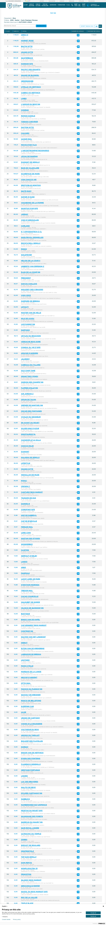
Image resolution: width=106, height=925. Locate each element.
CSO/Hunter (52, 1)
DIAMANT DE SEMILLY (30, 162)
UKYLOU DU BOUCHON (31, 336)
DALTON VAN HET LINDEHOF (33, 637)
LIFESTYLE (25, 463)
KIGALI (24, 481)
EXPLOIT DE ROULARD (30, 845)
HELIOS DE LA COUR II (30, 261)
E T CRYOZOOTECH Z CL (31, 232)
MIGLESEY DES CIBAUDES (32, 289)
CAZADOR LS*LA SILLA (31, 440)
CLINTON (25, 550)
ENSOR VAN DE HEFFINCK (32, 753)
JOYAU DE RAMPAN (29, 156)
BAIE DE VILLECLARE (30, 168)
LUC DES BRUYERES (29, 782)
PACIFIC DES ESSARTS (30, 69)
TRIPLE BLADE (27, 903)
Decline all (93, 916)
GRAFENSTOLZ (27, 851)
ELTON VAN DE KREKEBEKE (32, 648)
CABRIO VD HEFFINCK (30, 93)
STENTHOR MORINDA (30, 585)
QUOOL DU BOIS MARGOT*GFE (34, 892)
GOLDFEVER (26, 255)
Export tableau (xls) (87, 26)
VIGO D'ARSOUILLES (30, 220)
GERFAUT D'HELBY (29, 556)
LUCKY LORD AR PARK (30, 579)
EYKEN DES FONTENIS (30, 758)
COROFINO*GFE (28, 509)
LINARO (24, 776)
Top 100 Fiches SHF (45, 5)
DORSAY (24, 747)
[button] (25, 5)
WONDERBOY (27, 544)
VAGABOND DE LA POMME (32, 203)
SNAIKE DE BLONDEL (30, 75)
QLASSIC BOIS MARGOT (31, 880)
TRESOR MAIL (27, 591)
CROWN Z (25, 486)
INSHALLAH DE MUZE (30, 475)
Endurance (91, 1)
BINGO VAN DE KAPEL (30, 619)
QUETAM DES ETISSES (30, 538)
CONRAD (25, 110)
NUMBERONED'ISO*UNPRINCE (34, 805)
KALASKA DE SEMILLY (30, 457)
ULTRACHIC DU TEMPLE (31, 834)
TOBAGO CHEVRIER (29, 122)
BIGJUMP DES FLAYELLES (32, 741)
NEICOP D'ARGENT (29, 677)
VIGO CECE (26, 295)
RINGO (24, 249)
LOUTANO (25, 660)
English (4, 906)
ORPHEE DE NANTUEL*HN (32, 405)
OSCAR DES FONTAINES (31, 411)
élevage (31, 5)
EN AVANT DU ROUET (30, 423)
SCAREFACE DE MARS (30, 174)
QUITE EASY (26, 191)
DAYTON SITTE (27, 127)
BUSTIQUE (25, 614)
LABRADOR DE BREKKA (31, 654)
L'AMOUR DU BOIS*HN (30, 104)
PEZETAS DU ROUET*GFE (31, 811)
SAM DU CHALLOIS (29, 284)
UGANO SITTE (27, 52)
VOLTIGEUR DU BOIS (30, 729)
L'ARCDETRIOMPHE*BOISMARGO (35, 151)
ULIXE (23, 712)
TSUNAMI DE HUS (28, 498)
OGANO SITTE (27, 469)
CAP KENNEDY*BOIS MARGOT (33, 625)
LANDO (24, 562)
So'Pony (42, 1)
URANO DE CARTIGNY (30, 718)
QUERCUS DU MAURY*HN (32, 822)
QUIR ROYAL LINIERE (30, 828)
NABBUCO (25, 799)
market (83, 5)
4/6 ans (38, 5)
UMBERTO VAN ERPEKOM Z (32, 266)
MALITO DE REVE (28, 787)
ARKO (23, 567)
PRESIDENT (26, 278)
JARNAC (24, 214)
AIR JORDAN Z (27, 394)
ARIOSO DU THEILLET (30, 735)
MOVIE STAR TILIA (29, 145)
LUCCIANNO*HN (28, 324)
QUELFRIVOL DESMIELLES (32, 237)
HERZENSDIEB (27, 81)
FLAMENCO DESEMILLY (31, 764)
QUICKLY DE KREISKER (30, 695)
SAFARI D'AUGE (28, 197)
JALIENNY (25, 359)
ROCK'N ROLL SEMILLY (30, 243)
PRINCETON (26, 874)
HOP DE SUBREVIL (29, 515)
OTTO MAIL (26, 683)
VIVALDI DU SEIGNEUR (31, 417)
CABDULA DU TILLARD (30, 365)
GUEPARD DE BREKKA (30, 301)
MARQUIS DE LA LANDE (31, 672)
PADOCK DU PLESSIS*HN (31, 689)
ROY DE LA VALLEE (29, 897)
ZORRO (24, 839)
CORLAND (25, 226)
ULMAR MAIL (26, 139)
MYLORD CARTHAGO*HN (31, 793)
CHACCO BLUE (27, 446)
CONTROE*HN (27, 631)
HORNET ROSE (27, 41)
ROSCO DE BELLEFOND (31, 701)
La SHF (26, 5)
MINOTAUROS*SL (28, 434)
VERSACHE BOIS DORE (31, 342)
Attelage (81, 1)
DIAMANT (25, 452)
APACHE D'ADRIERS (29, 353)
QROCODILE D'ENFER (30, 886)
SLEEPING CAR (27, 706)
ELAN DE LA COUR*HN (30, 272)
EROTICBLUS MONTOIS (31, 185)
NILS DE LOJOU (27, 318)
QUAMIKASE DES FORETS (32, 816)
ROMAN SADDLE (28, 116)
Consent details (6, 919)
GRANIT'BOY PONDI (29, 376)
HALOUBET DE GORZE (30, 602)
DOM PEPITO (26, 863)
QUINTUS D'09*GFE (29, 208)
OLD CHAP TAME (28, 371)
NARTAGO (25, 330)
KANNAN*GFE (27, 64)
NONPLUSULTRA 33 (29, 868)
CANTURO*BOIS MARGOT (32, 492)
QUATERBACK (27, 58)
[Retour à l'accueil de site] (14, 6)
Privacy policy (17, 919)
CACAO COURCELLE (29, 596)
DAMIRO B (25, 504)
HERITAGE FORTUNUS (30, 770)
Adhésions (53, 5)
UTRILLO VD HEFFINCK (31, 87)
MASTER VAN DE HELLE (31, 313)
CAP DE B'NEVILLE (29, 521)
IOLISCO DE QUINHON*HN (32, 608)
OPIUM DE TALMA (28, 399)
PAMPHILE (25, 573)
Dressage (71, 1)
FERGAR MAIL (27, 527)
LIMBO (24, 98)
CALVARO (25, 133)
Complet (62, 1)
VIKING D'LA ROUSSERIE (31, 724)
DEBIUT (24, 643)
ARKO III (24, 35)
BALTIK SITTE (26, 46)
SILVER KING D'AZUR (30, 428)
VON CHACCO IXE (28, 179)
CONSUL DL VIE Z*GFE (30, 347)
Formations (61, 5)
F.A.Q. (68, 5)
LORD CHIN (26, 533)
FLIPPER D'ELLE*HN (29, 388)
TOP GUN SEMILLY (29, 857)
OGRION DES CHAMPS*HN (32, 382)
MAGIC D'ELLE (27, 666)
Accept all (93, 913)
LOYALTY (25, 307)
